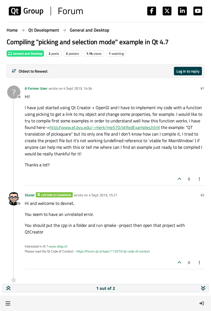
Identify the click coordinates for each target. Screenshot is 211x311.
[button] (7, 303)
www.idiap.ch (58, 246)
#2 (202, 195)
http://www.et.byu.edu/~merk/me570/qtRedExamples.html (104, 127)
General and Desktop (27, 53)
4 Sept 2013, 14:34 (77, 88)
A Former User (36, 88)
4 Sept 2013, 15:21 (103, 195)
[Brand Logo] (46, 11)
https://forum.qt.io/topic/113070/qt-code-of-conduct (113, 251)
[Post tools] (200, 179)
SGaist (30, 195)
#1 (202, 88)
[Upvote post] (179, 179)
